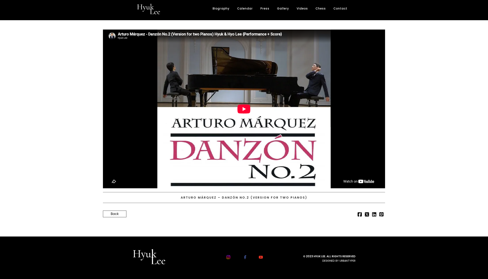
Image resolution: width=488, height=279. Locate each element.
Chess (320, 8)
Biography (221, 8)
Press (264, 8)
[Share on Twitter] (367, 215)
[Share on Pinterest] (381, 215)
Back (115, 214)
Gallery (283, 8)
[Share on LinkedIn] (374, 215)
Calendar (245, 8)
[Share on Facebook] (359, 215)
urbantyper (348, 261)
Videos (302, 8)
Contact (340, 8)
